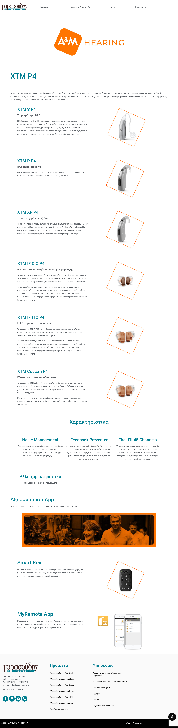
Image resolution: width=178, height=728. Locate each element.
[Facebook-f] (5, 699)
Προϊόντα (43, 7)
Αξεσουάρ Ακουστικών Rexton (62, 691)
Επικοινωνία (140, 7)
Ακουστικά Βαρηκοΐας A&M (61, 697)
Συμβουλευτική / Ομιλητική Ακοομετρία (110, 682)
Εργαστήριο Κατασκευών (103, 706)
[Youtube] (18, 699)
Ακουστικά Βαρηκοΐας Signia (62, 673)
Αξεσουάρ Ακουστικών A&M (61, 703)
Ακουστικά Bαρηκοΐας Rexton (62, 685)
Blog (113, 7)
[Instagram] (12, 699)
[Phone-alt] (24, 699)
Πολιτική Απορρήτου (133, 723)
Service (96, 700)
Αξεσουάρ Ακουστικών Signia (62, 679)
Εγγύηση (96, 694)
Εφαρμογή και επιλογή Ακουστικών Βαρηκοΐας (107, 674)
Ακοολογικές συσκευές (60, 709)
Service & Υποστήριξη (80, 7)
